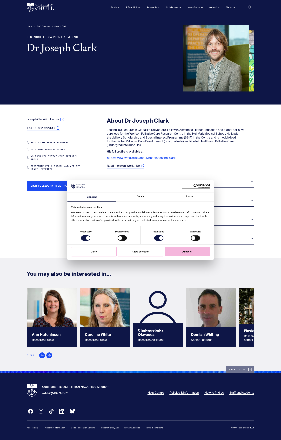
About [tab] (189, 196)
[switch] (122, 238)
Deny (94, 251)
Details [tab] (141, 196)
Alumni (212, 7)
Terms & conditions (154, 427)
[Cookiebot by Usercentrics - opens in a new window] (196, 186)
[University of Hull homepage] (40, 7)
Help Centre (156, 393)
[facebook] (30, 411)
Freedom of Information (54, 427)
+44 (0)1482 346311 (55, 393)
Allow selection (140, 251)
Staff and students (241, 393)
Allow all (187, 251)
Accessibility (32, 427)
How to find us (214, 393)
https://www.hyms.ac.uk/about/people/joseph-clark (141, 158)
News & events (195, 7)
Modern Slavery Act (110, 427)
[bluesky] (72, 411)
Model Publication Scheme (83, 427)
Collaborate (172, 7)
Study (114, 7)
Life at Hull (131, 7)
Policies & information (184, 393)
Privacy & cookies (132, 427)
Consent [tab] (92, 197)
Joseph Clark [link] (60, 26)
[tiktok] (51, 411)
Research (152, 7)
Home (29, 26)
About (229, 7)
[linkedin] (62, 411)
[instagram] (41, 411)
